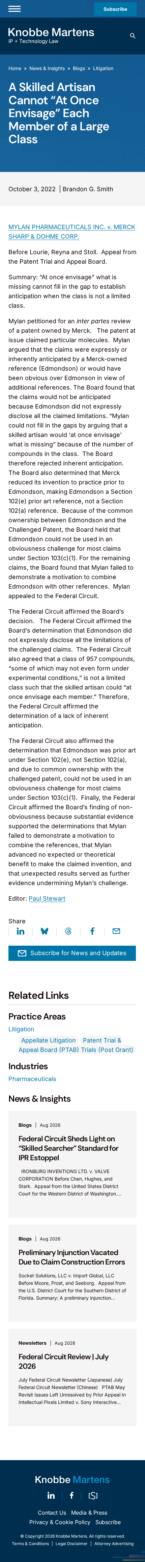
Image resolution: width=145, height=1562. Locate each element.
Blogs (79, 68)
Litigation (103, 68)
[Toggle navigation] (14, 9)
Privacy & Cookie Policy (59, 1522)
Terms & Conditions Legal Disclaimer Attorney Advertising (73, 1543)
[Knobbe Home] (72, 1480)
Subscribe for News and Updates (78, 952)
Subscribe (115, 9)
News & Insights (47, 68)
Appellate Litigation (48, 1040)
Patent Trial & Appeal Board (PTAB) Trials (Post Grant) (76, 1045)
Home (14, 68)
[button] (132, 35)
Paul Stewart (47, 898)
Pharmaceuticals (32, 1078)
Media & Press (89, 1512)
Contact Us (52, 1512)
